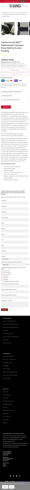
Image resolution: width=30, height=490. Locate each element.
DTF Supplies (6, 365)
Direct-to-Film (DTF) (7, 274)
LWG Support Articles (7, 404)
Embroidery (5, 279)
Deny (11, 487)
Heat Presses (6, 339)
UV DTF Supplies (6, 368)
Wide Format (6, 276)
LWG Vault (5, 422)
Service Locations (7, 394)
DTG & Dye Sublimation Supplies (10, 372)
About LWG (5, 391)
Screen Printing (6, 270)
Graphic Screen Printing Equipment (14, 12)
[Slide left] (10, 39)
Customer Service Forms (8, 401)
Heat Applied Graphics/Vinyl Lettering (11, 281)
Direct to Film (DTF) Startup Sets (10, 324)
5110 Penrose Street (7, 452)
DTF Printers (5, 330)
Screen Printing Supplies (8, 356)
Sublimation (5, 277)
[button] (2, 6)
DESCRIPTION (6, 107)
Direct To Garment (7, 272)
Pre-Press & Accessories (8, 333)
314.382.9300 (5, 454)
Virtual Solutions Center (8, 410)
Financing (5, 407)
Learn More (23, 1)
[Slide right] (19, 39)
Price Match (5, 398)
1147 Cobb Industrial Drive (8, 458)
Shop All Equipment (7, 343)
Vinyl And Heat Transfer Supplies (10, 375)
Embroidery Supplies (7, 362)
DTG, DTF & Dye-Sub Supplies (9, 359)
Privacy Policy (6, 419)
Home (3, 12)
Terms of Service (6, 416)
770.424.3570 (5, 460)
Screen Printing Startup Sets (9, 321)
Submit (4, 309)
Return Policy (6, 413)
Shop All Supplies (7, 378)
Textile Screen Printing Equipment (10, 327)
